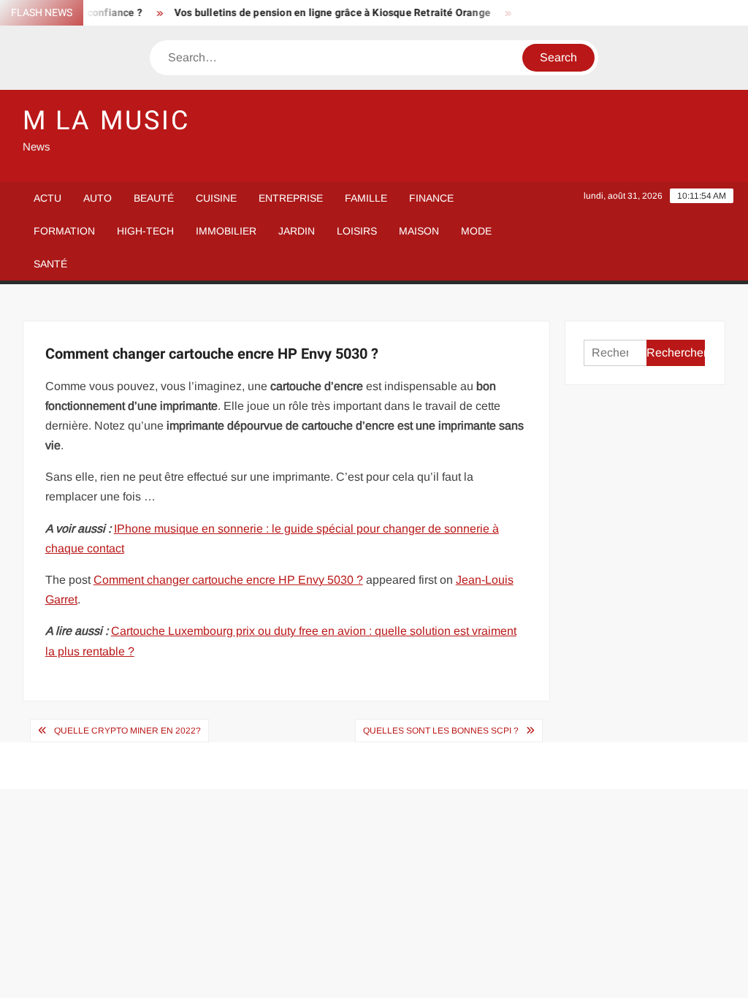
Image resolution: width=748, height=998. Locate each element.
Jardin (296, 231)
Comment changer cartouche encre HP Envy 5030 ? (228, 580)
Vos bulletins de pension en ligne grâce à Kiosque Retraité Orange (325, 12)
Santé (50, 264)
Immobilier (226, 231)
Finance (431, 198)
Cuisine (216, 198)
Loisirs (357, 231)
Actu (47, 198)
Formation (64, 231)
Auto (97, 198)
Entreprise (291, 198)
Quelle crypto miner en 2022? (127, 730)
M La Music (106, 121)
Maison (419, 231)
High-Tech (145, 231)
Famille (366, 198)
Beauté (154, 198)
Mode (476, 231)
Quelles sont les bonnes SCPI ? (441, 730)
